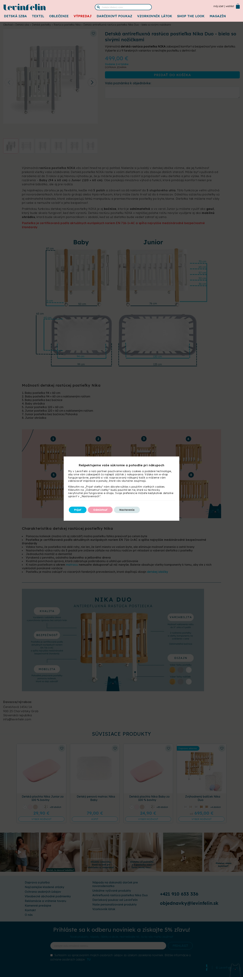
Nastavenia (126, 509)
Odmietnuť (100, 509)
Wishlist (230, 6)
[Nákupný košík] (238, 6)
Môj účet (218, 6)
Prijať (77, 509)
